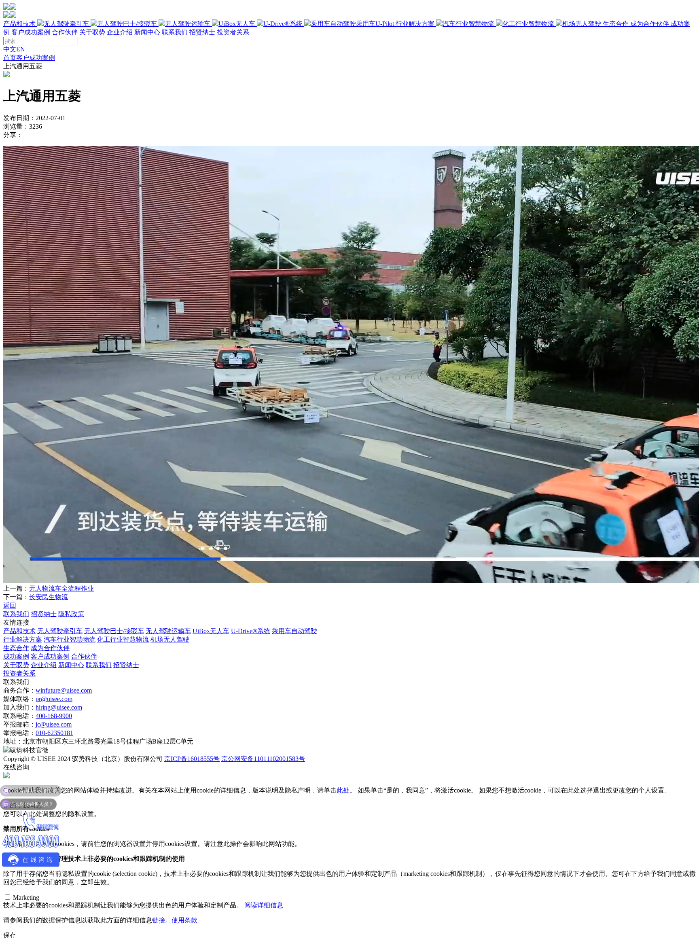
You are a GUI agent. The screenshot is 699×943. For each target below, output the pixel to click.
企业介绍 (120, 32)
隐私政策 (71, 613)
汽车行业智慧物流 (468, 23)
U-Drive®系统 (283, 23)
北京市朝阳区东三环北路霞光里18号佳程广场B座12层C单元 (108, 741)
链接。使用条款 (174, 920)
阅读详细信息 (263, 905)
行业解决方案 (498, 23)
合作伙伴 (65, 32)
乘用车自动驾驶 (294, 630)
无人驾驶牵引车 (66, 23)
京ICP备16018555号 (192, 758)
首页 (9, 57)
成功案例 (16, 656)
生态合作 (636, 23)
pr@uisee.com (54, 698)
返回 (9, 605)
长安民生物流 (48, 596)
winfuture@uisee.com (64, 690)
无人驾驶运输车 (187, 23)
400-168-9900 (54, 715)
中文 (9, 49)
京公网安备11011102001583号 (263, 758)
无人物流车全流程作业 (61, 588)
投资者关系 (233, 32)
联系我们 (175, 32)
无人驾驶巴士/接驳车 (127, 23)
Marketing (26, 897)
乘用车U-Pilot (375, 23)
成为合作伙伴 (649, 23)
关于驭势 (147, 32)
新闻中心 (147, 32)
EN (20, 49)
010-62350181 (54, 732)
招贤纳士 (202, 32)
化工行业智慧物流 (528, 23)
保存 (9, 935)
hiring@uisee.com (59, 707)
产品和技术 (198, 23)
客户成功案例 (30, 32)
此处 (343, 790)
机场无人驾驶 (581, 23)
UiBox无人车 (236, 23)
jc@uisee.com (54, 724)
